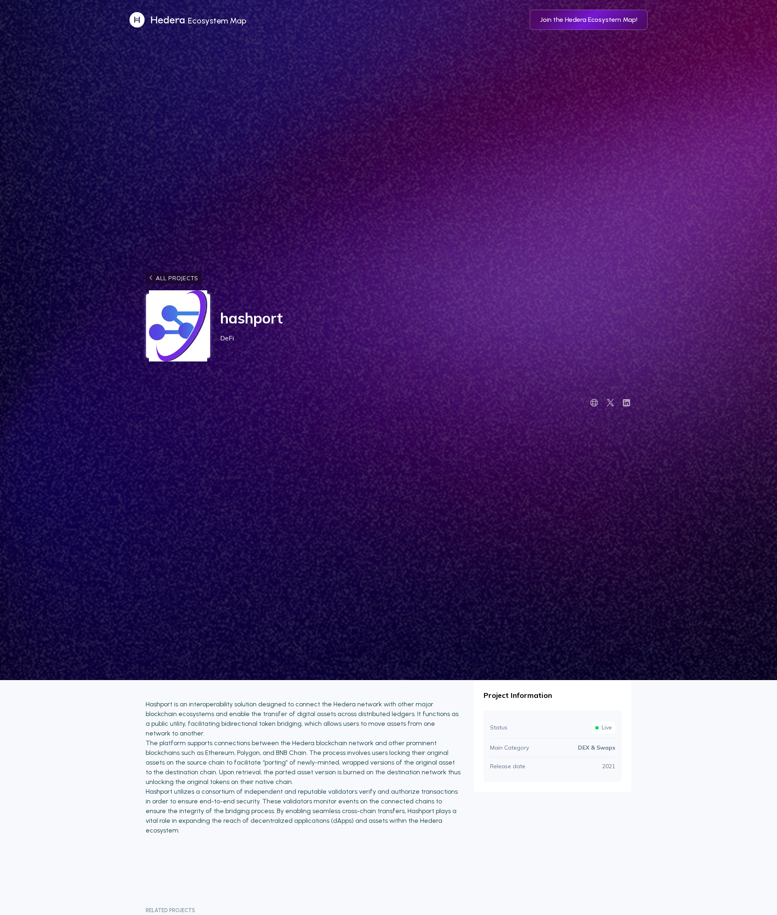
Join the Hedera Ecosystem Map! (588, 19)
